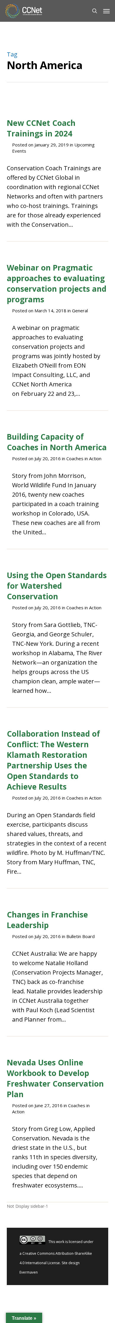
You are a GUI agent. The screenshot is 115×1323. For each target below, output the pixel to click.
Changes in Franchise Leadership (47, 919)
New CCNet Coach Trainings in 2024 (41, 128)
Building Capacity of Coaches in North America (57, 442)
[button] (106, 11)
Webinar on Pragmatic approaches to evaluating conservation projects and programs (56, 283)
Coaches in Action (83, 458)
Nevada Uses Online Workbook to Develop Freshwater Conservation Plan (55, 1078)
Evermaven (28, 1272)
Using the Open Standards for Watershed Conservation (57, 586)
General (80, 310)
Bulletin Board (80, 936)
